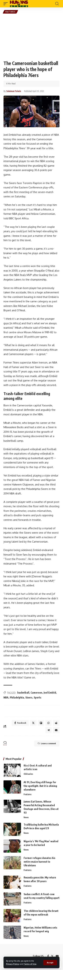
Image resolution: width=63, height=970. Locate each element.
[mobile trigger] (6, 3)
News (26, 817)
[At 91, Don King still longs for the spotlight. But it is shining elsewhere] (12, 787)
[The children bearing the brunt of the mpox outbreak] (12, 915)
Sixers (28, 697)
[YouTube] (57, 956)
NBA (6, 697)
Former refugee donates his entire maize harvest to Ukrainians (39, 861)
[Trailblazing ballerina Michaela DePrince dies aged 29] (12, 829)
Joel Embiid (50, 692)
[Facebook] (48, 956)
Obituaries (28, 774)
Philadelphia (17, 697)
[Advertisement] (31, 37)
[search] (56, 4)
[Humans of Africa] (19, 3)
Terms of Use (29, 964)
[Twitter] (52, 956)
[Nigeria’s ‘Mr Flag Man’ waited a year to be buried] (12, 846)
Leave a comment (48, 743)
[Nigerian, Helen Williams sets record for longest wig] (12, 932)
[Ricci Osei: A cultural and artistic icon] (12, 770)
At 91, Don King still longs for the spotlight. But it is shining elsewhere (40, 786)
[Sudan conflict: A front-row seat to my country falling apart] (12, 898)
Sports (37, 697)
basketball (23, 692)
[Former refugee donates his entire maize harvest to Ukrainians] (12, 862)
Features (10, 12)
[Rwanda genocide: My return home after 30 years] (12, 882)
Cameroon (36, 692)
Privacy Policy (12, 964)
